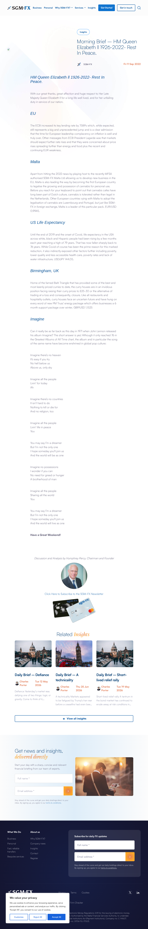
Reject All (38, 917)
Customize (19, 917)
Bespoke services (15, 856)
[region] (37, 908)
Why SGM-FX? (63, 7)
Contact (34, 853)
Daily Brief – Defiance (32, 675)
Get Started (106, 7)
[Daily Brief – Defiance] (33, 653)
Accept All (56, 917)
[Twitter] (130, 892)
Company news (38, 843)
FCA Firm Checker (74, 902)
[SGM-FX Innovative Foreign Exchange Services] (18, 7)
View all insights (76, 718)
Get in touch (126, 7)
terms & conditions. (53, 803)
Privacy (62, 892)
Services (79, 7)
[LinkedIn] (138, 892)
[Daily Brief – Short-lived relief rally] (114, 653)
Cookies (85, 892)
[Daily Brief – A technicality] (74, 653)
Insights (92, 7)
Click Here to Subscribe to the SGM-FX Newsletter (74, 594)
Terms (73, 892)
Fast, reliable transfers (13, 850)
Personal (48, 7)
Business (37, 7)
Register (34, 858)
